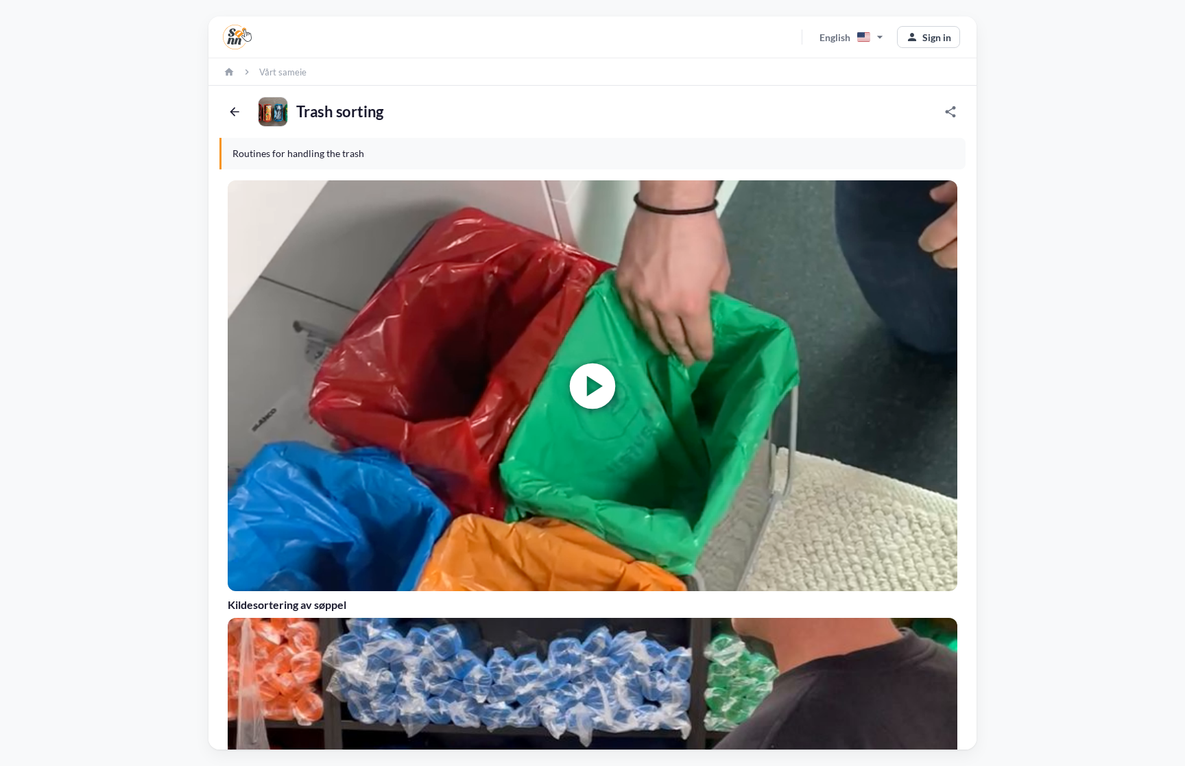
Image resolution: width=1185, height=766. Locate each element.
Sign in (928, 37)
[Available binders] (237, 37)
